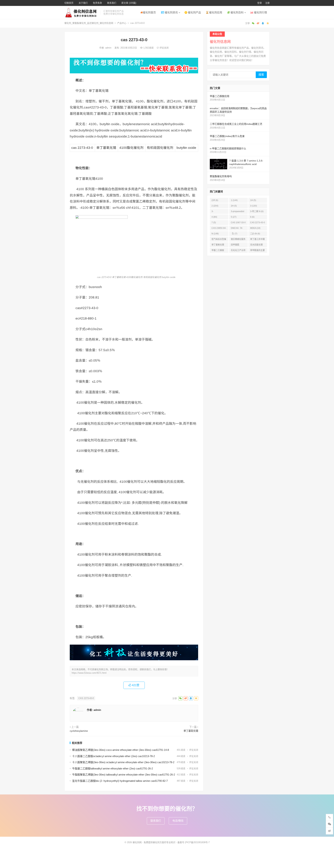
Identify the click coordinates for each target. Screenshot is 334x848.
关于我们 (83, 3)
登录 (259, 3)
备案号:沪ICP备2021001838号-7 (193, 842)
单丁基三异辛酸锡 (257, 240)
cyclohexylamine (79, 730)
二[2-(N (255, 233)
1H (253, 200)
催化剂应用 (215, 12)
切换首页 (68, 3)
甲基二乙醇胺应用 (219, 96)
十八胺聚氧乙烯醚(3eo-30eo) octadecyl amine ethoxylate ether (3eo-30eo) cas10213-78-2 (123, 762)
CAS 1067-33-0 (238, 223)
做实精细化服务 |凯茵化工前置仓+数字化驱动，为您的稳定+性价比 (238, 240)
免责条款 (97, 3)
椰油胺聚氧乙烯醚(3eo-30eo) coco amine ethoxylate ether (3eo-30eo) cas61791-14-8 (120, 749)
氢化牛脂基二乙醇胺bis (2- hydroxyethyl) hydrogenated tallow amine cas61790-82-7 (120, 780)
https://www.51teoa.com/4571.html (89, 673)
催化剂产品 (194, 12)
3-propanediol (237, 212)
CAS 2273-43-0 (86, 698)
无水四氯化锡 (256, 245)
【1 (234, 233)
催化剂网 (137, 842)
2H (234, 206)
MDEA (255, 228)
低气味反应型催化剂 (219, 240)
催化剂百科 (237, 12)
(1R (215, 200)
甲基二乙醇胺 (218, 251)
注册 (267, 3)
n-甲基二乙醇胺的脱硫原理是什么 (228, 148)
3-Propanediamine (219, 212)
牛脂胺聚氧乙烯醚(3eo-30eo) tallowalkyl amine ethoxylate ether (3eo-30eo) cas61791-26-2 (123, 774)
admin (108, 47)
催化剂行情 (260, 12)
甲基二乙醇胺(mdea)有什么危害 (227, 136)
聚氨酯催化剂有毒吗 (221, 176)
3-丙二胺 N (257, 211)
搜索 (261, 74)
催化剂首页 (149, 12)
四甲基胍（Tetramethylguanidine (238, 245)
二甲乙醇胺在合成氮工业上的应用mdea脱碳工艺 (236, 124)
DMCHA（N (236, 229)
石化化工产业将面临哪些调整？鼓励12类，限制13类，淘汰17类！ (238, 251)
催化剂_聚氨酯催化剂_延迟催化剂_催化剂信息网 (88, 23)
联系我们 (111, 3)
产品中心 (121, 23)
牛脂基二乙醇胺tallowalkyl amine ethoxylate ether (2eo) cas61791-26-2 (112, 768)
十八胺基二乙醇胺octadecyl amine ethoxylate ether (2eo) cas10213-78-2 (113, 756)
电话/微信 (178, 820)
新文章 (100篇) (128, 3)
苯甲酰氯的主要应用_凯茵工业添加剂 (257, 251)
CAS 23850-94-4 (219, 229)
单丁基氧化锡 (191, 730)
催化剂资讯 (171, 12)
